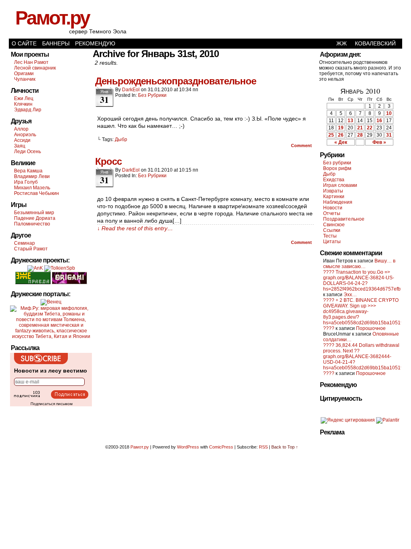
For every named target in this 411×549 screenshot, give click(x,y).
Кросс (108, 161)
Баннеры (55, 43)
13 (350, 120)
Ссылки (331, 230)
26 (341, 135)
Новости (332, 208)
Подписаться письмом (52, 404)
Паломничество (32, 224)
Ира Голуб (26, 182)
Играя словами (340, 185)
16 (379, 120)
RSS (263, 447)
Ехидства (333, 179)
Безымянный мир (34, 212)
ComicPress (221, 447)
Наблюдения (337, 202)
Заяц (19, 146)
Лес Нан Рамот (31, 62)
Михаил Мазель (32, 188)
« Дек (340, 142)
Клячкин (23, 104)
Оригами (24, 73)
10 (389, 113)
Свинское (334, 224)
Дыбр (121, 139)
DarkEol (131, 89)
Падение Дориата (34, 218)
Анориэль (25, 134)
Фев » (379, 142)
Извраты (333, 191)
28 (360, 135)
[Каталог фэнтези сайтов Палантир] (387, 420)
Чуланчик (24, 79)
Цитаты (332, 241)
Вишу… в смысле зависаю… (359, 263)
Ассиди (22, 140)
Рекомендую (95, 43)
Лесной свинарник (35, 68)
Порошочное (371, 328)
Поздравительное (343, 219)
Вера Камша (28, 171)
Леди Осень (27, 151)
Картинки (333, 196)
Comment (302, 145)
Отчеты (331, 213)
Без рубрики (152, 95)
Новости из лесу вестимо (50, 370)
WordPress (188, 447)
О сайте (24, 43)
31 (389, 135)
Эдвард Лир (27, 110)
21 (360, 128)
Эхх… (350, 294)
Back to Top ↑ (284, 447)
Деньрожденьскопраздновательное (175, 81)
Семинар (24, 243)
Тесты (330, 236)
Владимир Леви (32, 176)
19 (341, 128)
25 (331, 135)
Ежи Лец (23, 98)
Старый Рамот (31, 249)
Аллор (21, 129)
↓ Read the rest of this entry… (135, 228)
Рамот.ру (52, 18)
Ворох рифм (337, 168)
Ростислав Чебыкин (36, 193)
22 (369, 128)
